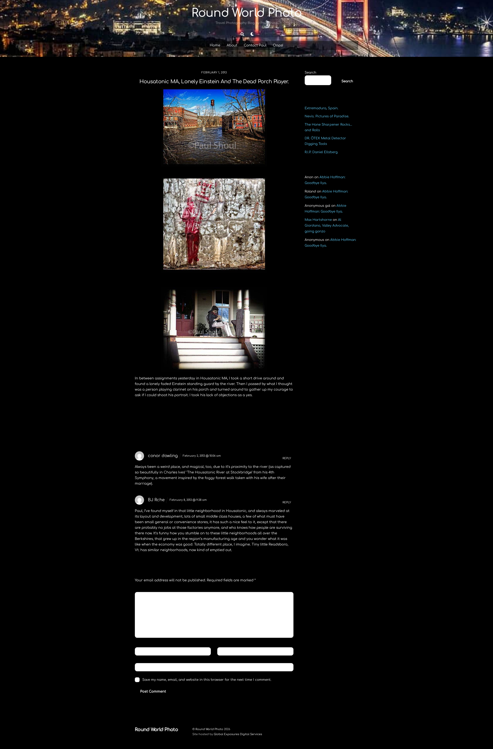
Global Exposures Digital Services (238, 734)
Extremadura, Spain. (321, 108)
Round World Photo (209, 729)
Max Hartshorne (318, 220)
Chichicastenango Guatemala (172, 415)
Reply (287, 458)
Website (143, 667)
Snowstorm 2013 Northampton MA (256, 418)
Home (215, 45)
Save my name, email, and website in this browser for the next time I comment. (206, 680)
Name (142, 651)
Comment (146, 595)
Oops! (278, 45)
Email (225, 651)
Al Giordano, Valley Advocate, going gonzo (327, 225)
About (232, 45)
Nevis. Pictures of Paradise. (327, 116)
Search (310, 72)
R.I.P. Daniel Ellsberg (321, 152)
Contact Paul (255, 45)
